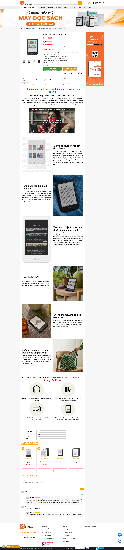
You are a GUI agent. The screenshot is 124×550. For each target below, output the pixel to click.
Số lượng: (45, 65)
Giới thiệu (50, 7)
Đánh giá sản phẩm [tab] (65, 84)
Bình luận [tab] (56, 84)
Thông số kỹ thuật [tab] (47, 84)
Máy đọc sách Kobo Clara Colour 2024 (57, 28)
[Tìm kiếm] (80, 3)
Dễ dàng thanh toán (51, 79)
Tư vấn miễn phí (71, 79)
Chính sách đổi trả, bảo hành (48, 529)
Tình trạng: (45, 62)
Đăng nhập (101, 2)
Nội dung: (23, 480)
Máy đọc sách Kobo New (42, 28)
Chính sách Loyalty (46, 535)
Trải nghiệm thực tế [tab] (35, 84)
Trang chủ (42, 7)
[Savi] (95, 59)
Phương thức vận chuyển (69, 538)
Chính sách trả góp (46, 532)
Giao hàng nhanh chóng (31, 79)
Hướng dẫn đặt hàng (68, 532)
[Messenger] (119, 534)
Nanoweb (49, 548)
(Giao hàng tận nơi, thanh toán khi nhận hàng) (53, 69)
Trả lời (81, 494)
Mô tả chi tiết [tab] (25, 84)
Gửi (82, 488)
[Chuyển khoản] (80, 548)
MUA (29, 470)
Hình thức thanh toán (68, 535)
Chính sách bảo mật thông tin (48, 538)
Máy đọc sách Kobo (30, 28)
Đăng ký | (97, 2)
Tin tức (73, 7)
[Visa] (87, 548)
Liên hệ (90, 7)
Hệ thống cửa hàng (68, 529)
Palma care (66, 541)
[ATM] (83, 548)
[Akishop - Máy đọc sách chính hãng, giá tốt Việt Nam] (26, 3)
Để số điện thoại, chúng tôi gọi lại (70, 69)
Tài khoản (97, 3)
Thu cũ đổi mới (81, 7)
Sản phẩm (58, 7)
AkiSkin (66, 7)
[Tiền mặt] (76, 548)
